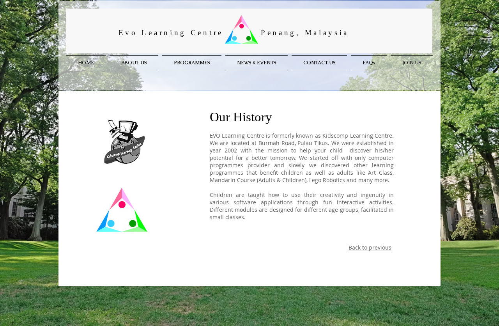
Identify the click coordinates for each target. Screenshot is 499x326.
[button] (191, 62)
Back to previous (370, 247)
